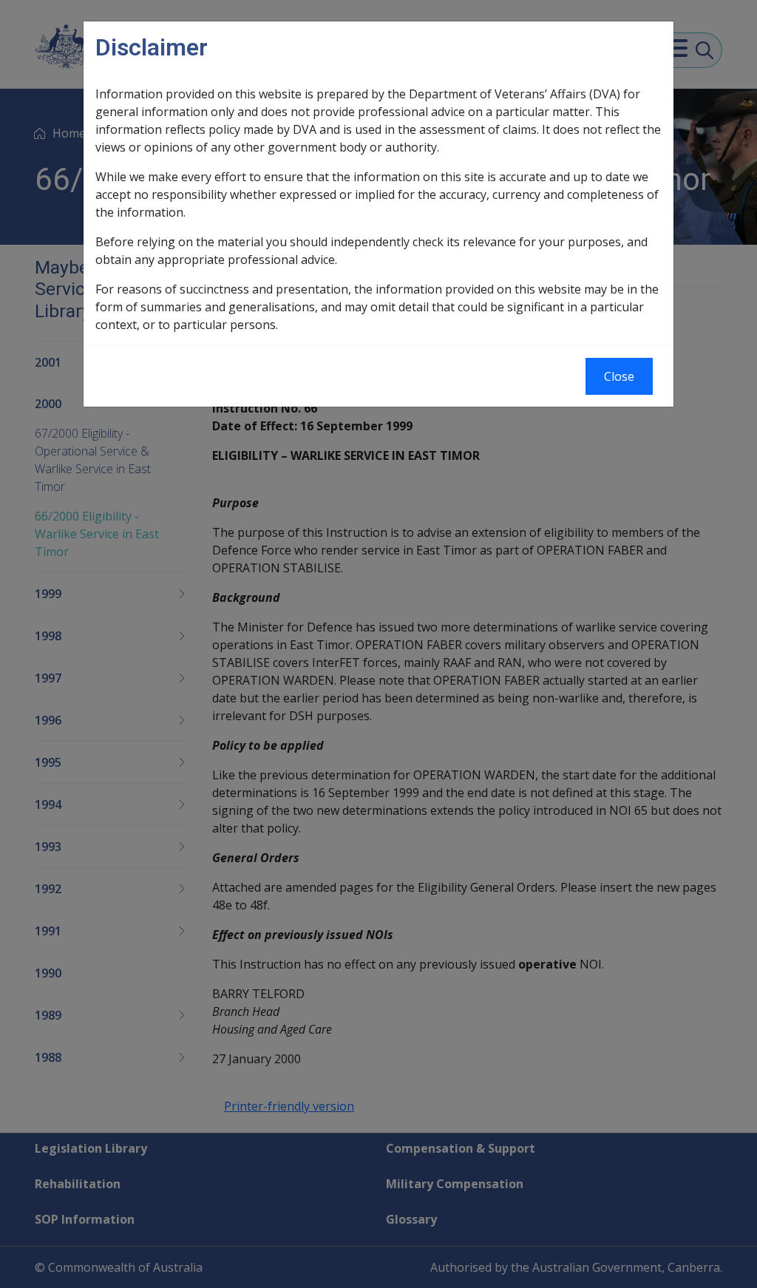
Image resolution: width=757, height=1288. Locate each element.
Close (619, 376)
